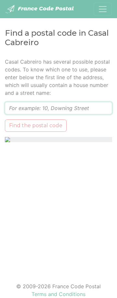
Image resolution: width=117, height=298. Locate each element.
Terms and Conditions (58, 294)
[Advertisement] (58, 208)
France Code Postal (45, 9)
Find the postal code (35, 125)
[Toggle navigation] (103, 9)
